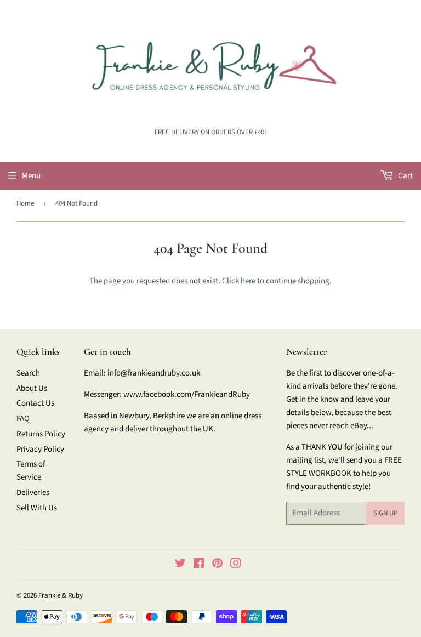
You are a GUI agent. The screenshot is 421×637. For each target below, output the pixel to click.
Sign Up (385, 513)
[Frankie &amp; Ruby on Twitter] (180, 565)
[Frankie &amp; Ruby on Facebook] (198, 565)
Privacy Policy (40, 449)
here (248, 281)
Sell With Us (36, 508)
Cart (404, 175)
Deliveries (32, 492)
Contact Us (35, 403)
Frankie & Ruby (60, 595)
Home (25, 203)
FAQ (23, 418)
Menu (31, 175)
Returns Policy (40, 434)
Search (28, 373)
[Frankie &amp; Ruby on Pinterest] (217, 565)
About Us (31, 388)
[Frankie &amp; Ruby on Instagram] (235, 565)
